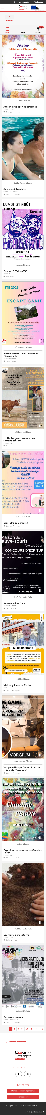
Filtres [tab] (38, 32)
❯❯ (41, 1029)
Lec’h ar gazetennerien (33, 1112)
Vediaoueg (38, 2)
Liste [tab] (7, 32)
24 (32, 1029)
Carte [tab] (22, 32)
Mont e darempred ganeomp (23, 1091)
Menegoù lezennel (12, 1105)
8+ (22, 1029)
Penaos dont (23, 1097)
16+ (27, 1029)
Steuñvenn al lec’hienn (31, 1105)
